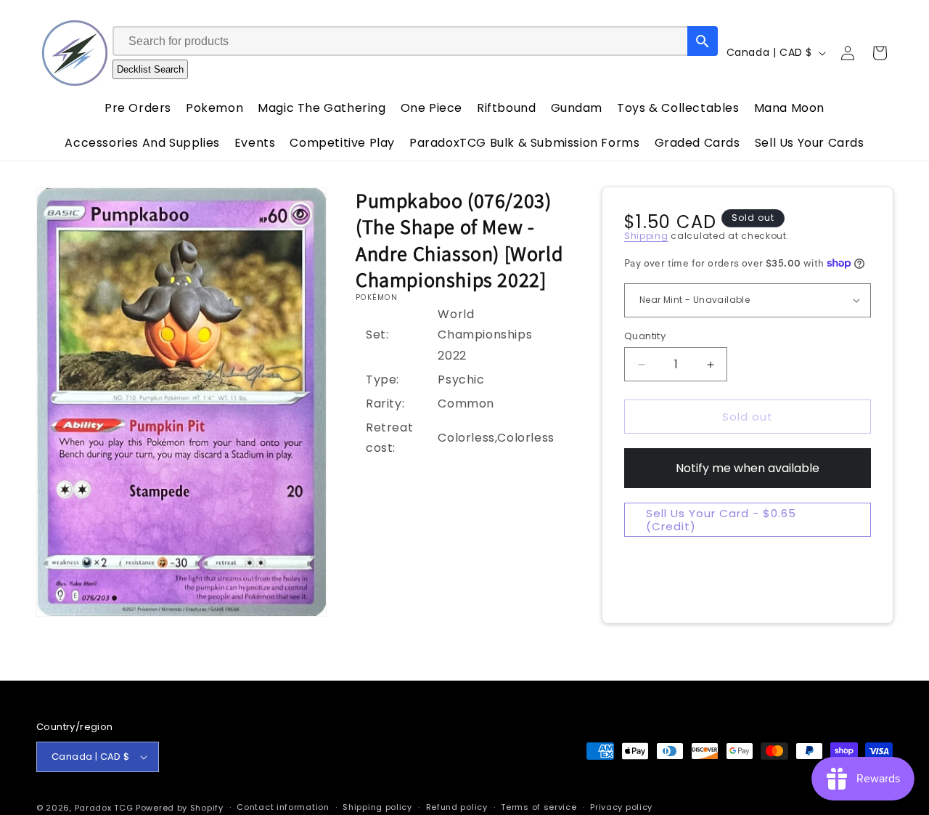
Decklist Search (150, 69)
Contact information (283, 807)
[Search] (702, 41)
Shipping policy (377, 807)
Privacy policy (621, 807)
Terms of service (538, 807)
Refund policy (457, 807)
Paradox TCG (104, 808)
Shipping (646, 236)
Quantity (645, 336)
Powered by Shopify (180, 808)
